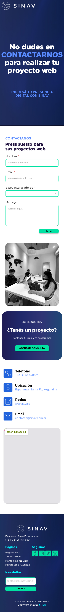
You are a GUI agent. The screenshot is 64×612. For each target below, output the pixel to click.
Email (10, 171)
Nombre (12, 156)
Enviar (49, 231)
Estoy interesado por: (20, 187)
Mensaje (11, 202)
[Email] (8, 416)
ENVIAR (21, 589)
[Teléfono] (8, 373)
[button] (59, 6)
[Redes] (8, 401)
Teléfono (22, 371)
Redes (20, 399)
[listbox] (32, 193)
